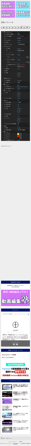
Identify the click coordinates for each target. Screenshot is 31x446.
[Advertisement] (15, 212)
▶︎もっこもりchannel (8, 357)
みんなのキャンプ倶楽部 (9, 354)
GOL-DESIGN (15, 287)
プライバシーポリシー (13, 441)
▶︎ (2, 354)
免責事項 (20, 441)
